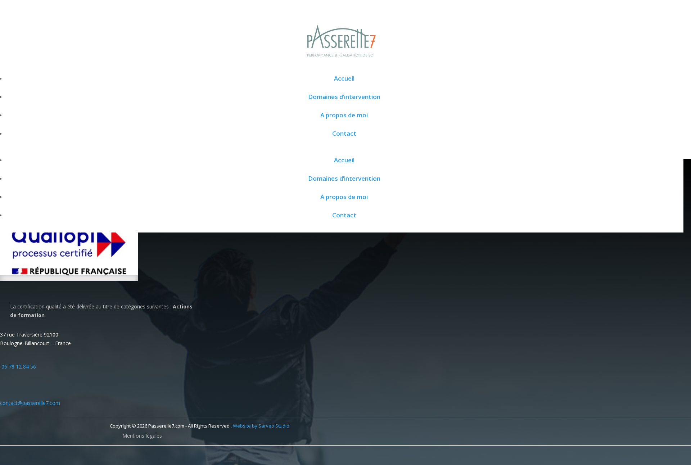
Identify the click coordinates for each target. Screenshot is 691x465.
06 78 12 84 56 (18, 366)
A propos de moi (344, 115)
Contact (344, 133)
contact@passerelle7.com (30, 402)
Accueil (344, 78)
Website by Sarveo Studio (261, 426)
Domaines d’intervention (344, 96)
